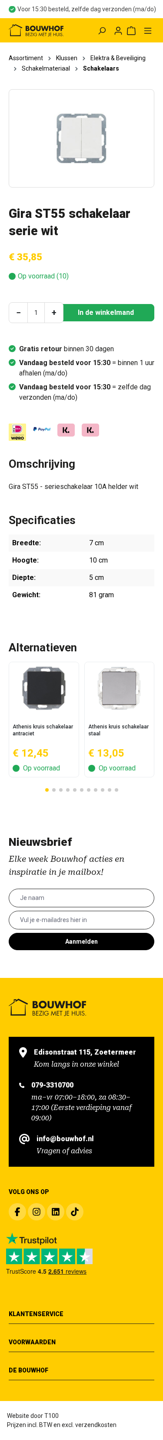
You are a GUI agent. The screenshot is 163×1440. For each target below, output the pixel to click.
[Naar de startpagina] (36, 30)
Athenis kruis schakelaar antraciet (43, 730)
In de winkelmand (106, 312)
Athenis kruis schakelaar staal (118, 730)
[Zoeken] (101, 30)
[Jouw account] (118, 30)
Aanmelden (81, 941)
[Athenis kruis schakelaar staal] (119, 688)
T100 (51, 1415)
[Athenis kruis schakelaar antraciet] (44, 688)
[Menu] (147, 30)
